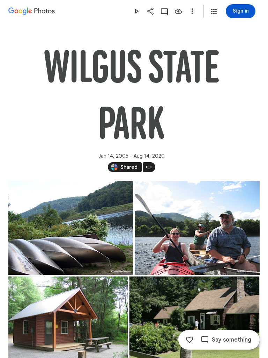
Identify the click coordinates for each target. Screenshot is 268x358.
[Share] (150, 11)
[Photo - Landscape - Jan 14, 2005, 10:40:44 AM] (70, 228)
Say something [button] (231, 339)
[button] (214, 12)
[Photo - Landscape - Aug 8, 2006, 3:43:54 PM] (197, 228)
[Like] (189, 340)
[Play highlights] (136, 11)
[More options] (192, 11)
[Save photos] (178, 11)
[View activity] (164, 11)
